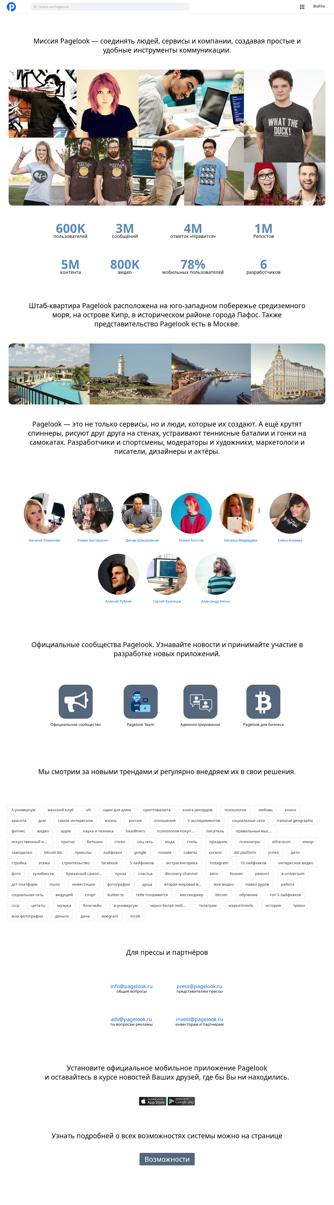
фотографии (118, 884)
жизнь (111, 820)
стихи (120, 841)
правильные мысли (254, 831)
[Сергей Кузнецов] (167, 573)
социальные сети (248, 820)
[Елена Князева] (289, 513)
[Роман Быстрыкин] (92, 513)
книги (290, 809)
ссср (15, 905)
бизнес (236, 873)
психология (235, 809)
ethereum (281, 841)
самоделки (22, 852)
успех (273, 852)
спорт (90, 894)
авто (213, 873)
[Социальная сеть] (17, 6)
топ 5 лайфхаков (285, 894)
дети (295, 852)
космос (215, 852)
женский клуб (60, 809)
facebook (109, 862)
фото (16, 873)
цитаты (38, 905)
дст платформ (24, 884)
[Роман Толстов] (191, 513)
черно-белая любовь (169, 905)
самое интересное (75, 820)
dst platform (245, 852)
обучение (248, 894)
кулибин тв (43, 873)
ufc (88, 809)
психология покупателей (177, 831)
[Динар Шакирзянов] (141, 513)
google (140, 852)
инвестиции (83, 884)
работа (287, 884)
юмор (308, 841)
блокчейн (92, 905)
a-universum (292, 873)
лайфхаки (112, 852)
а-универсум (126, 905)
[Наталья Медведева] (239, 513)
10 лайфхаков (253, 862)
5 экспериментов (204, 820)
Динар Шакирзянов (142, 540)
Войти (319, 6)
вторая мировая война (185, 884)
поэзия (165, 852)
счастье (145, 873)
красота (19, 820)
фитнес (18, 831)
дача (85, 916)
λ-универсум (23, 809)
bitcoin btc (53, 852)
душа (147, 884)
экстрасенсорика (182, 862)
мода (170, 841)
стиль (192, 841)
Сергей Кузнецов (167, 601)
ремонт (262, 873)
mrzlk (135, 916)
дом (42, 820)
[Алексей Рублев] (118, 573)
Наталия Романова (44, 540)
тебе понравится (152, 894)
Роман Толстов (191, 540)
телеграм (208, 905)
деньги (62, 916)
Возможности (167, 1159)
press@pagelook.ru (199, 986)
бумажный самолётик (86, 873)
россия (135, 820)
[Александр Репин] (215, 573)
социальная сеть (28, 894)
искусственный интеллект (32, 841)
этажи (44, 862)
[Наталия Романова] (44, 513)
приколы (83, 852)
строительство (76, 862)
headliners (135, 831)
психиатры (249, 841)
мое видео (224, 884)
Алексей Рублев (118, 601)
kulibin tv (115, 894)
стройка (19, 862)
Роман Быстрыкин (92, 540)
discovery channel (181, 873)
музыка (64, 905)
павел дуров (257, 884)
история (273, 905)
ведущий (64, 894)
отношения (165, 820)
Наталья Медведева (240, 540)
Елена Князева (290, 540)
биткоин (95, 841)
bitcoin (221, 894)
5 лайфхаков (142, 862)
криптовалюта (157, 809)
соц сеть (145, 841)
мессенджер (191, 894)
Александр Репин (215, 601)
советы (190, 852)
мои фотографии (27, 916)
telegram (110, 916)
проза (120, 873)
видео (43, 831)
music (55, 884)
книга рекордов (197, 809)
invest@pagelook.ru (199, 1019)
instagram (219, 862)
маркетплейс (241, 905)
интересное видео (295, 862)
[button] (302, 6)
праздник (218, 841)
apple (66, 831)
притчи (68, 841)
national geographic (295, 820)
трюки (299, 905)
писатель (215, 831)
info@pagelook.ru (131, 986)
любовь (265, 809)
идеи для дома (117, 809)
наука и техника (98, 831)
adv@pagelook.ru (131, 1019)
